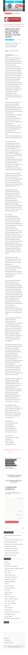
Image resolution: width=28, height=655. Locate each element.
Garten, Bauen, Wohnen (10, 579)
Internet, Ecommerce (9, 585)
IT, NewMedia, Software (10, 39)
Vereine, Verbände (9, 616)
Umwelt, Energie (8, 609)
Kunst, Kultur (7, 590)
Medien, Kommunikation (10, 596)
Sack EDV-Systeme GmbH (11, 465)
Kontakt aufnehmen (9, 642)
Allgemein (7, 561)
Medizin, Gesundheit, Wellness (11, 598)
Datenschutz (7, 640)
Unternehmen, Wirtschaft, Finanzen (8, 2)
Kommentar (19, 498)
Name (20, 511)
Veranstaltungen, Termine (10, 614)
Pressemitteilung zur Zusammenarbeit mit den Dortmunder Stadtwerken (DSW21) (18, 5)
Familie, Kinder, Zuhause (10, 575)
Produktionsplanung (10, 463)
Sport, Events (7, 605)
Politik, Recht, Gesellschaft (10, 603)
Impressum (7, 638)
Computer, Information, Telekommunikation (14, 568)
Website (20, 518)
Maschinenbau (8, 594)
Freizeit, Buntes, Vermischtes (11, 577)
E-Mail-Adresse (18, 514)
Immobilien (7, 583)
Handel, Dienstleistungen (10, 581)
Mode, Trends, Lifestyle (10, 601)
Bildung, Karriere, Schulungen (11, 566)
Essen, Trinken (8, 572)
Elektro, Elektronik (8, 570)
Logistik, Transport (9, 592)
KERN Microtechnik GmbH (11, 459)
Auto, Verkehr (7, 564)
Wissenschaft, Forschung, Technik (12, 618)
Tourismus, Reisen (9, 607)
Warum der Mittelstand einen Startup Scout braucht (8, 7)
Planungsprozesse (10, 461)
